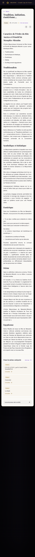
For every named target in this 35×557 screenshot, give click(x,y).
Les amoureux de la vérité (12, 402)
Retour (7, 11)
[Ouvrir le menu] (3, 3)
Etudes (6, 23)
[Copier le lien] (30, 26)
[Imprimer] (26, 26)
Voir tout (27, 360)
